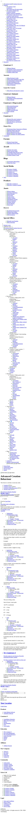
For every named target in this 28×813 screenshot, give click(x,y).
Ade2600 (3, 511)
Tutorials (12, 99)
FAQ (11, 123)
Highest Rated (14, 213)
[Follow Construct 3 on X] (10, 172)
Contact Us (9, 460)
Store (5, 177)
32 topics (12, 555)
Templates (13, 200)
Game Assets (7, 762)
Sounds (15, 199)
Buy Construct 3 (14, 183)
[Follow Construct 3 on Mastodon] (12, 176)
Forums (8, 421)
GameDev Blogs (7, 766)
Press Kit (6, 754)
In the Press (6, 755)
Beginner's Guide (14, 78)
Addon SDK (14, 72)
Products (6, 5)
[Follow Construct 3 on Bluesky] (12, 173)
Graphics (13, 198)
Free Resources (16, 120)
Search (5, 470)
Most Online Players (16, 154)
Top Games (14, 149)
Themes (13, 202)
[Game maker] (13, 228)
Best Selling (14, 212)
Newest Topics (16, 143)
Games (12, 196)
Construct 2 (16, 349)
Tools (11, 205)
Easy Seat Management (9, 733)
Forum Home (14, 142)
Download (15, 106)
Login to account (15, 462)
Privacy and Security (17, 122)
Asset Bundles (14, 221)
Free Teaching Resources (9, 734)
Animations (14, 192)
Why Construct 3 (8, 732)
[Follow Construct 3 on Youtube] (12, 170)
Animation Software (8, 713)
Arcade (8, 433)
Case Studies (7, 726)
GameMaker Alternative (9, 719)
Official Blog (16, 161)
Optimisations (17, 83)
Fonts (11, 195)
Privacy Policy (7, 802)
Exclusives (12, 214)
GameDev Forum (8, 764)
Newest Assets (15, 210)
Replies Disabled (12, 492)
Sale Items (12, 222)
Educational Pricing (14, 131)
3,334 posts (18, 624)
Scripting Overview (16, 71)
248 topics (12, 574)
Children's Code (7, 803)
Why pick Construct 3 (16, 119)
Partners (5, 737)
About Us (6, 751)
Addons (13, 191)
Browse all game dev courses (17, 90)
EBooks (12, 194)
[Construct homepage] (13, 4)
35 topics (12, 591)
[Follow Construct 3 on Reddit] (12, 169)
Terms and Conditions (9, 801)
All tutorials (13, 84)
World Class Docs (15, 130)
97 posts (17, 555)
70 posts (17, 518)
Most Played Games (18, 152)
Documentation (7, 723)
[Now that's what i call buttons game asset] (1, 502)
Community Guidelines (9, 769)
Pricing (5, 722)
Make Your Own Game (9, 720)
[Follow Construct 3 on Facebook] (12, 174)
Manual (13, 68)
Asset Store (9, 406)
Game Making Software (9, 712)
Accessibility (7, 805)
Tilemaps (12, 203)
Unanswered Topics (8, 467)
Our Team (6, 753)
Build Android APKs (17, 80)
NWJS (14, 107)
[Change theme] (13, 463)
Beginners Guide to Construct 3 (18, 317)
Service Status (7, 806)
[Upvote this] (11, 520)
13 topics (12, 518)
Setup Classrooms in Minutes (20, 129)
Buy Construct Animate (15, 185)
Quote (14, 524)
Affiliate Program (8, 745)
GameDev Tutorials (8, 765)
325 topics (12, 624)
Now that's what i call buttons (8, 504)
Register (6, 225)
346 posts (17, 591)
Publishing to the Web (18, 79)
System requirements (17, 69)
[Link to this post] (10, 523)
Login (9, 225)
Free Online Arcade (8, 768)
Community (6, 135)
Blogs (8, 451)
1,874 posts (18, 574)
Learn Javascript (7, 736)
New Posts (12, 163)
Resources (6, 62)
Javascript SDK (14, 110)
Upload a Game (15, 155)
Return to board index (12, 691)
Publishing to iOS (15, 82)
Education (6, 112)
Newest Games (14, 151)
